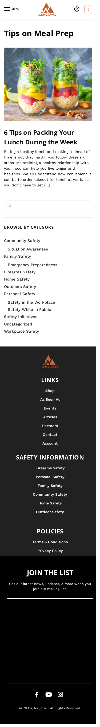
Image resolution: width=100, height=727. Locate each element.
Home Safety (17, 279)
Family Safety (17, 256)
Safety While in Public (29, 309)
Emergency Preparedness (32, 264)
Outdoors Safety (20, 286)
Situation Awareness (28, 249)
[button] (87, 9)
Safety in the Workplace (31, 302)
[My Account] (77, 9)
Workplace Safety (21, 331)
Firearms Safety (19, 272)
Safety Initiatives (20, 316)
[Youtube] (48, 694)
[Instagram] (60, 694)
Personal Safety (19, 293)
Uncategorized (18, 324)
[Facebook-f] (37, 694)
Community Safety (22, 240)
